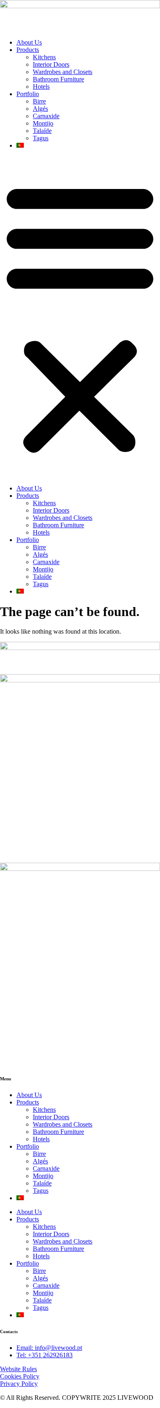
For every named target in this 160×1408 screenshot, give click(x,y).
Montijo (43, 123)
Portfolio (27, 93)
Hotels (41, 86)
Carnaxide (46, 115)
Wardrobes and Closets (62, 71)
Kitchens (44, 57)
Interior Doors (51, 64)
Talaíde (42, 130)
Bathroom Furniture (58, 79)
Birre (39, 101)
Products (27, 49)
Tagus (40, 138)
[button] (80, 317)
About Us (29, 42)
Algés (40, 108)
